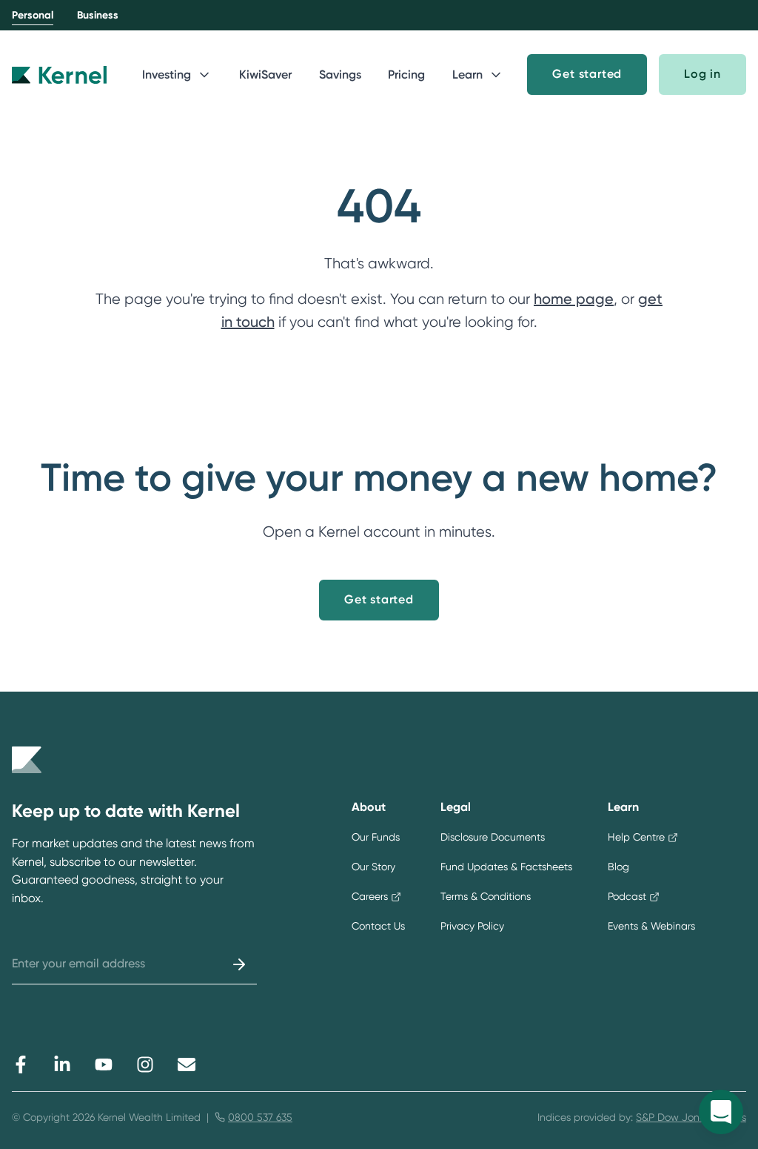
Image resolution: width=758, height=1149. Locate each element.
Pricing (406, 74)
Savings (340, 74)
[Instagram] (145, 1064)
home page (574, 299)
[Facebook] (21, 1064)
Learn (467, 74)
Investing (166, 74)
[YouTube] (104, 1064)
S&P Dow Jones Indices (691, 1117)
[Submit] (239, 964)
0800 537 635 (260, 1117)
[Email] (186, 1064)
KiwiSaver (265, 74)
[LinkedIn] (62, 1064)
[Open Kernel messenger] (721, 1112)
